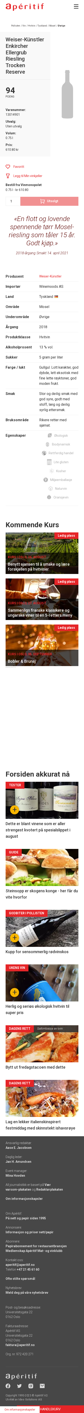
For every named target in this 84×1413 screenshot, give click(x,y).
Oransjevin (61, 497)
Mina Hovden (15, 1175)
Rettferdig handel (61, 453)
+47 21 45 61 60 (28, 1269)
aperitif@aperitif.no (20, 1265)
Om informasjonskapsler (24, 1198)
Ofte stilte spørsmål (20, 1278)
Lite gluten (61, 462)
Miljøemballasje (61, 480)
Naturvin (61, 488)
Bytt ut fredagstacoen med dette (35, 1067)
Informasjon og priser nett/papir (30, 1232)
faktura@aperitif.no (20, 1345)
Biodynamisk (61, 444)
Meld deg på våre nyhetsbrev (27, 1292)
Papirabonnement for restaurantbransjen (36, 1246)
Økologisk (61, 435)
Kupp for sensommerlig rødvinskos (37, 951)
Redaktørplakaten (49, 1189)
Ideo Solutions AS (30, 1399)
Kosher (61, 471)
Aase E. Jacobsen (19, 1147)
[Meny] (76, 6)
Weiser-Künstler (50, 276)
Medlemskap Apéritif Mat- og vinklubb (34, 1251)
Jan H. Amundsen (18, 1161)
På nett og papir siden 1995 (26, 1218)
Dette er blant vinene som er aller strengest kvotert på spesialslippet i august (38, 830)
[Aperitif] (25, 7)
